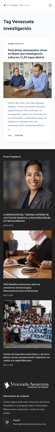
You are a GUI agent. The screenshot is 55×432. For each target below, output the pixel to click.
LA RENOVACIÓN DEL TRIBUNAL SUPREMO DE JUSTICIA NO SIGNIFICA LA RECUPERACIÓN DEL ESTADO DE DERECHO (27, 218)
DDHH (10, 44)
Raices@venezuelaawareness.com (29, 424)
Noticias (19, 44)
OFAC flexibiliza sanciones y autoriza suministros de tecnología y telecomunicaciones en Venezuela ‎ (21, 287)
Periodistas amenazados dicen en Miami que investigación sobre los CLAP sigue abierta (27, 54)
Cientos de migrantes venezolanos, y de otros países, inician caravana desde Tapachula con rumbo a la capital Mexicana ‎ (26, 357)
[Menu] (50, 5)
